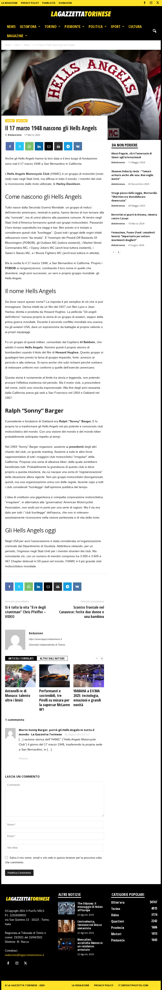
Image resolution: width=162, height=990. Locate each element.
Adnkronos (118, 162)
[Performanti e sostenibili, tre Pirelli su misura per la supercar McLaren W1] (54, 675)
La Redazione (9, 2)
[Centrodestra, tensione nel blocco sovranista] (66, 926)
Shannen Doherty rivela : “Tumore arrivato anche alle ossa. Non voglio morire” (132, 175)
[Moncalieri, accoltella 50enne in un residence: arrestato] (66, 944)
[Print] (58, 146)
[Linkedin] (39, 146)
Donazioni (65, 2)
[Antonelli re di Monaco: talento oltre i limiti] (20, 675)
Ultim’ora (28, 26)
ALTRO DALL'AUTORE (52, 658)
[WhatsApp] (29, 146)
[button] (154, 31)
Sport (115, 26)
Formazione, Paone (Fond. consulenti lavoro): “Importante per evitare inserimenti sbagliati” (133, 236)
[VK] (78, 146)
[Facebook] (144, 3)
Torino (51, 26)
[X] (157, 3)
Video (115, 915)
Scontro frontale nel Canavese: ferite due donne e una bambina (81, 612)
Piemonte (73, 26)
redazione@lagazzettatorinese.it (24, 955)
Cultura (135, 26)
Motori (27, 44)
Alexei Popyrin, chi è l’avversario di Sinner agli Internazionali (131, 155)
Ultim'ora (117, 902)
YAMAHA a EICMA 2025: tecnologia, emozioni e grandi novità (87, 697)
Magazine (15, 35)
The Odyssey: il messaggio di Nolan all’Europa (90, 906)
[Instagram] (151, 3)
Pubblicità (48, 2)
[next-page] (102, 658)
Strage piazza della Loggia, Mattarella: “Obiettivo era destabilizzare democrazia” (134, 196)
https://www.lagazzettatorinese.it (45, 639)
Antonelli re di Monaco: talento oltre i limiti (17, 695)
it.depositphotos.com (133, 985)
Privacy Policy (30, 2)
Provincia (117, 927)
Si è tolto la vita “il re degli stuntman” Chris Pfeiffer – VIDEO (25, 612)
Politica (96, 26)
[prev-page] (97, 658)
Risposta (23, 758)
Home (8, 44)
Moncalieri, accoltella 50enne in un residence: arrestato (90, 944)
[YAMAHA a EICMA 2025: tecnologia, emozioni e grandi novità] (88, 675)
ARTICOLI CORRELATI (21, 658)
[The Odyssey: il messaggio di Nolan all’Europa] (66, 908)
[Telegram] (68, 146)
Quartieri (117, 921)
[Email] (49, 146)
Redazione (15, 134)
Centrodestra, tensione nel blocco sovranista (89, 924)
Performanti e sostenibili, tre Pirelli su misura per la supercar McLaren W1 (54, 700)
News (11, 26)
